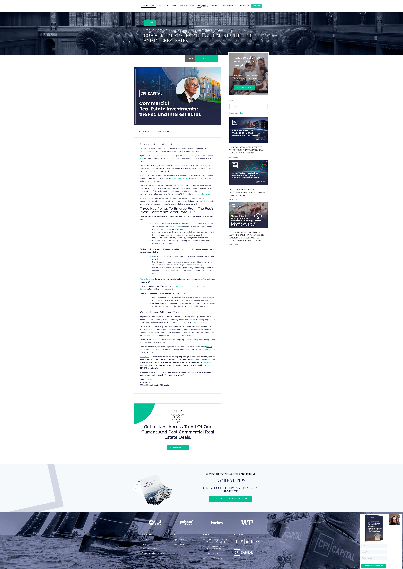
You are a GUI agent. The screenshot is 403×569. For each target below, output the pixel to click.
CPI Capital (144, 357)
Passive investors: (147, 279)
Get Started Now (244, 87)
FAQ (144, 544)
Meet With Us (244, 6)
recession (184, 249)
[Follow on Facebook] (236, 541)
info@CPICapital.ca (214, 558)
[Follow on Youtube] (257, 541)
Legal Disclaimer (179, 540)
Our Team (214, 6)
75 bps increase (175, 226)
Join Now (256, 6)
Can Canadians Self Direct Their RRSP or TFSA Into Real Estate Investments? (246, 150)
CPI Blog (151, 23)
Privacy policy (178, 544)
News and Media (228, 6)
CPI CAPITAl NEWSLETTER (155, 29)
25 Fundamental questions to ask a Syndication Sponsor (175, 287)
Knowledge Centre (150, 549)
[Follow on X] (241, 541)
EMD (174, 6)
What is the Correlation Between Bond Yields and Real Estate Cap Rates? (248, 192)
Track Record (163, 6)
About (144, 540)
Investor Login (148, 6)
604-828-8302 (212, 553)
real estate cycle (203, 194)
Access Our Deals (177, 447)
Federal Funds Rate (178, 178)
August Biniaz (144, 131)
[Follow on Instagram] (247, 541)
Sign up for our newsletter (231, 499)
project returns (200, 322)
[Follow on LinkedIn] (252, 541)
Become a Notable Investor (153, 553)
